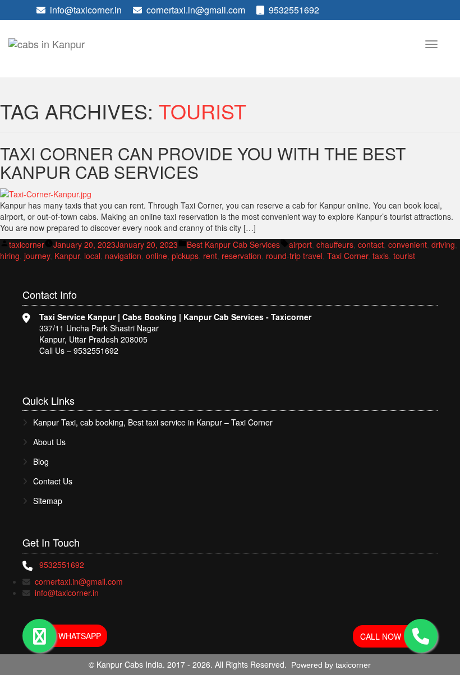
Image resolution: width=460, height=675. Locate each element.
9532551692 (292, 9)
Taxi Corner (347, 255)
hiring (10, 255)
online (156, 255)
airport (300, 244)
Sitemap (47, 501)
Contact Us (52, 481)
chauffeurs (334, 244)
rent (210, 255)
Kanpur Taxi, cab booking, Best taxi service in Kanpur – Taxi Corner (153, 422)
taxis (380, 255)
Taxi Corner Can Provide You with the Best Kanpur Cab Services (203, 162)
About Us (49, 442)
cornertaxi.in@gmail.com (195, 9)
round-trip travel (294, 255)
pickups (185, 255)
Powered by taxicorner (331, 664)
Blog (41, 461)
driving (443, 244)
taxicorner (26, 244)
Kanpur (67, 255)
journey (37, 255)
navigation (123, 255)
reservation (241, 255)
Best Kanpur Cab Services (233, 244)
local (92, 255)
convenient (407, 244)
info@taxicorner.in (86, 9)
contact (371, 244)
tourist (404, 255)
